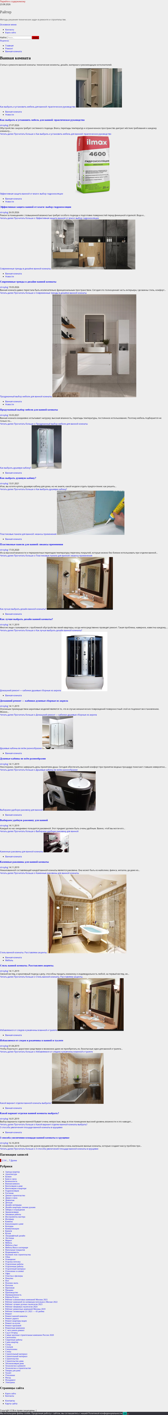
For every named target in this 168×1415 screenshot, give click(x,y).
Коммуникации (12, 1228)
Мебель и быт (11, 1245)
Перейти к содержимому (12, 1)
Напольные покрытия (15, 1250)
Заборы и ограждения (15, 1210)
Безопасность (11, 1181)
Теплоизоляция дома (14, 1363)
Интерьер (9, 1219)
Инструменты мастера (15, 1217)
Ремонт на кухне (12, 1323)
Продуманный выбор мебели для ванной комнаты (26, 396)
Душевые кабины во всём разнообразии (21, 748)
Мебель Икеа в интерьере (16, 1247)
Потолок (9, 1285)
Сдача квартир (11, 1342)
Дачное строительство (15, 1195)
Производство (11, 1292)
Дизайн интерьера (13, 1205)
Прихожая (9, 1288)
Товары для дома (12, 1370)
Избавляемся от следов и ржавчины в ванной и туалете (28, 1030)
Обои (7, 1257)
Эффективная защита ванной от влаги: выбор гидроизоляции (31, 193)
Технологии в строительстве (18, 1368)
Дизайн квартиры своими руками (20, 1207)
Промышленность (13, 1295)
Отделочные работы (14, 1264)
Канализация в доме (14, 1224)
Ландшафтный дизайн (15, 1236)
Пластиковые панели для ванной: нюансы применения (28, 534)
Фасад (8, 1377)
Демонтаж (9, 1200)
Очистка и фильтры (14, 1276)
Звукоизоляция (12, 1212)
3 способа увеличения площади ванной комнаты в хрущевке (31, 1127)
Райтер (5, 12)
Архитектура (11, 1174)
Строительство (12, 1359)
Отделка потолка (12, 1262)
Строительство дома (14, 1361)
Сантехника (10, 1337)
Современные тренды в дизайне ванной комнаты (25, 268)
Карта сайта (10, 32)
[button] (8, 24)
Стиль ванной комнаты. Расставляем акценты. (23, 952)
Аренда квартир (12, 1172)
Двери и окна (11, 1198)
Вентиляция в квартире (15, 1188)
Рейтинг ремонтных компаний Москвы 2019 (25, 1309)
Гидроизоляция (12, 1191)
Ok (125, 1413)
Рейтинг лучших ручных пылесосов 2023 (23, 1304)
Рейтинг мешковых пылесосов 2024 (21, 1307)
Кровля (8, 1231)
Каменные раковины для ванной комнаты (21, 851)
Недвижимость (12, 1252)
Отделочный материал (15, 1269)
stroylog (4, 125)
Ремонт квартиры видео (16, 1321)
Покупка (9, 1278)
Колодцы (9, 1226)
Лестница (9, 1238)
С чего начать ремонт (14, 1330)
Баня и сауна (11, 1179)
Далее (14, 1160)
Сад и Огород (11, 1333)
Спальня (9, 1347)
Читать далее (55, 133)
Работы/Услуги (12, 1297)
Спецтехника (11, 1349)
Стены (8, 1351)
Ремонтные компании (15, 1328)
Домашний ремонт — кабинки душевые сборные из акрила (30, 690)
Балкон (8, 1176)
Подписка (4, 41)
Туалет (8, 1373)
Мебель (9, 960)
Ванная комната (13, 111)
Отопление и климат (14, 1271)
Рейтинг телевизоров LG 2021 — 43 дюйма (24, 1311)
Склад (8, 1344)
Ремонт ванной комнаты (16, 1316)
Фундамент (10, 1380)
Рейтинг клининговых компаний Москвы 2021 (26, 1299)
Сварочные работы (13, 1340)
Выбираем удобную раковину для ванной (21, 809)
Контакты (9, 30)
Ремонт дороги (12, 1318)
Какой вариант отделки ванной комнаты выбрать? (25, 1103)
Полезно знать (11, 1283)
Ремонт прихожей (13, 1325)
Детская (8, 1202)
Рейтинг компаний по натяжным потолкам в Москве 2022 (31, 1302)
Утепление (10, 1375)
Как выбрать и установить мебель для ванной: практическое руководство (37, 106)
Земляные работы (13, 1214)
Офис (7, 1273)
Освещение (10, 1259)
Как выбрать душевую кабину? (15, 467)
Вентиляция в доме (14, 1186)
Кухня (8, 1233)
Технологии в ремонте (15, 1366)
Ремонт (8, 1314)
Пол (7, 1281)
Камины (9, 1221)
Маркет (8, 1240)
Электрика (10, 1382)
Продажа (9, 1290)
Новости (9, 114)
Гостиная (9, 1193)
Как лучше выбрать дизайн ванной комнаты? (23, 608)
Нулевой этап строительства (18, 1254)
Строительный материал (16, 1354)
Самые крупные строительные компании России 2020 (29, 1335)
